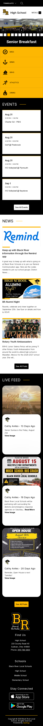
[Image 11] (38, 34)
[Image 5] (16, 34)
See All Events (21, 207)
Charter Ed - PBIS (13, 122)
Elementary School (20, 680)
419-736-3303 (24, 650)
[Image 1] (1, 34)
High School (20, 671)
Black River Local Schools (20, 666)
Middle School (20, 675)
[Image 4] (12, 34)
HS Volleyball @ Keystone (17, 191)
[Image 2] (5, 34)
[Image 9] (30, 34)
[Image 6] (19, 34)
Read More (30, 509)
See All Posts (21, 366)
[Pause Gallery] (21, 30)
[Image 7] (23, 34)
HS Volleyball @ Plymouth (17, 168)
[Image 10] (34, 34)
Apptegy (26, 723)
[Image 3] (8, 34)
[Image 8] (27, 34)
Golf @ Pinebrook (13, 145)
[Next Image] (39, 30)
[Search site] (22, 3)
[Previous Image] (4, 30)
